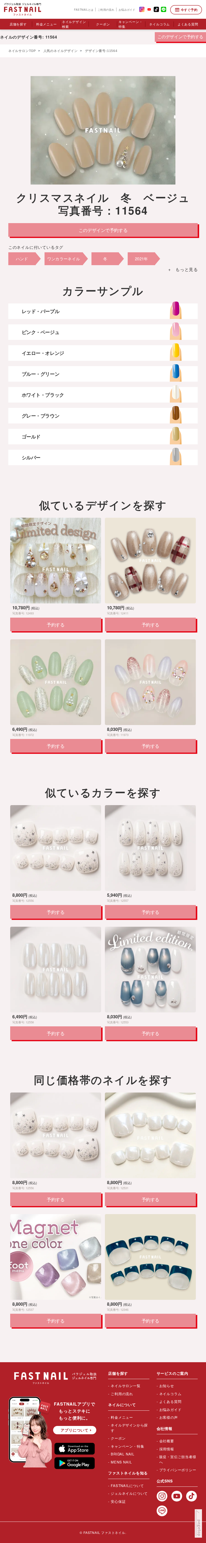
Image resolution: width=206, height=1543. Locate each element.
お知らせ (166, 1385)
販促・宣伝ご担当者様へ (177, 1459)
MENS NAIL (121, 1462)
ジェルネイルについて (129, 1493)
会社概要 (166, 1440)
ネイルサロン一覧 (125, 1385)
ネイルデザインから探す (129, 1427)
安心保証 (118, 1501)
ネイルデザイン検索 (74, 24)
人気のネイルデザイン (60, 51)
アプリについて (75, 1430)
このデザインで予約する (180, 37)
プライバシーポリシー (177, 1469)
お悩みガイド (127, 9)
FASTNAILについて (127, 1485)
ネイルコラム (159, 24)
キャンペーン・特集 (131, 24)
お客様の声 (168, 1417)
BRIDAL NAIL (122, 1453)
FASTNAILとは (83, 9)
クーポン (103, 24)
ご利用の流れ (106, 9)
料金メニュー (46, 24)
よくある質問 (188, 24)
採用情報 (166, 1448)
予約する (55, 624)
